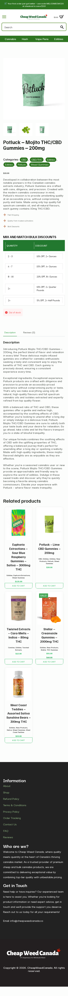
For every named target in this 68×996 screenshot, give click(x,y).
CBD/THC (36, 159)
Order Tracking (12, 817)
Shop (6, 792)
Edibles (58, 38)
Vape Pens (42, 38)
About (6, 785)
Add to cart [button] (18, 585)
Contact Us (10, 824)
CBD (23, 159)
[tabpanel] (34, 414)
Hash (25, 38)
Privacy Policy (11, 811)
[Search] (62, 27)
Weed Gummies (40, 164)
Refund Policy (11, 798)
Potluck (22, 164)
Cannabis (10, 38)
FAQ (5, 830)
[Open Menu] (4, 17)
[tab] (10, 332)
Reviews (8, 837)
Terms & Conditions (14, 805)
